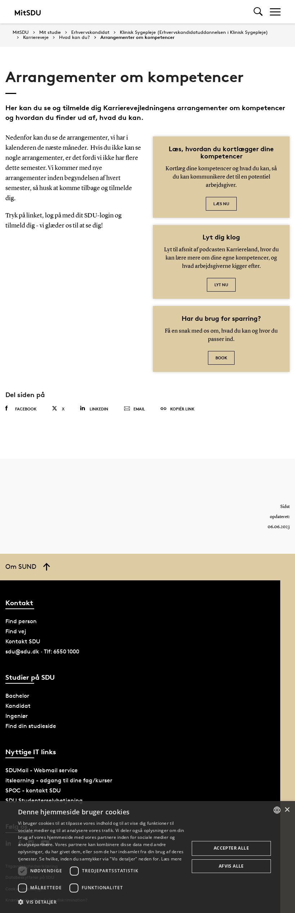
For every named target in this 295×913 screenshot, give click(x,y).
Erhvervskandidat (90, 32)
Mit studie (50, 32)
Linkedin (99, 408)
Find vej (15, 631)
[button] (101, 902)
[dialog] (147, 857)
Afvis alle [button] (231, 866)
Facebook (26, 408)
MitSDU (21, 32)
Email (139, 408)
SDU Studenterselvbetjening (44, 800)
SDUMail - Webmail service (41, 770)
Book (221, 357)
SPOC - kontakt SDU (33, 790)
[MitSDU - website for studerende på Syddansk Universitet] (27, 11)
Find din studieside (30, 726)
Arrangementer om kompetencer (137, 37)
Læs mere (171, 859)
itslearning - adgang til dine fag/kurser (58, 780)
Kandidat (18, 705)
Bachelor (17, 695)
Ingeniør (16, 715)
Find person (21, 621)
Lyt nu (221, 284)
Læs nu (221, 203)
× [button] (287, 810)
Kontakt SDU (22, 641)
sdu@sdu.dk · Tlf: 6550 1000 (42, 651)
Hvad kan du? (74, 37)
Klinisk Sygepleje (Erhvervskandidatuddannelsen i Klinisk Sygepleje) (194, 32)
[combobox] (277, 810)
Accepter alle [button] (231, 848)
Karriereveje (36, 37)
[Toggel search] (258, 11)
